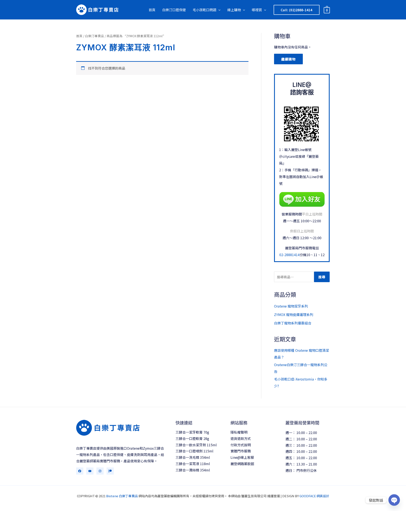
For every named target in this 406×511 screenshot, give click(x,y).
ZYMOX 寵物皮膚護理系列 (293, 314)
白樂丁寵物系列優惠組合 (292, 323)
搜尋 (321, 276)
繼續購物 (288, 59)
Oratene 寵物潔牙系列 (291, 306)
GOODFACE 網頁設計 (314, 496)
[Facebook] (79, 471)
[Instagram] (100, 471)
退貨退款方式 (240, 438)
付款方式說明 (240, 444)
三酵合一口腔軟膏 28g (192, 438)
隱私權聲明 (238, 432)
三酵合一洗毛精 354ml (193, 457)
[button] (297, 10)
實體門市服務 (240, 450)
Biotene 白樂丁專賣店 (122, 496)
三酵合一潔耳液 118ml (193, 463)
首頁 (79, 36)
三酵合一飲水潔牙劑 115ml (196, 444)
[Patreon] (110, 471)
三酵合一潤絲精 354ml (193, 470)
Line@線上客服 (242, 457)
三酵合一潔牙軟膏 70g (192, 432)
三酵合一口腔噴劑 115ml (194, 450)
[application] (218, 9)
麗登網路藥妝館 (242, 463)
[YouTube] (89, 471)
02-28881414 (289, 254)
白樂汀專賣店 (94, 36)
